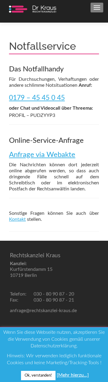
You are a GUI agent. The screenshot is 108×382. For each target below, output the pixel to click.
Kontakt (17, 219)
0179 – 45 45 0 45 (37, 98)
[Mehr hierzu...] (73, 375)
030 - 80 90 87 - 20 (53, 294)
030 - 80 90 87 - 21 (53, 300)
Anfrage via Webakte (42, 154)
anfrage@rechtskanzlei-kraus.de (43, 310)
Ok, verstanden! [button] (38, 375)
